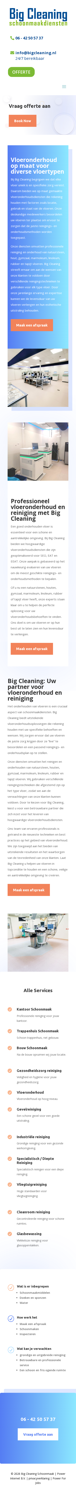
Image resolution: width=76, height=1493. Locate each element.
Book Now (22, 121)
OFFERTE (21, 72)
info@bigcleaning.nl (35, 52)
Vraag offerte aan (38, 1434)
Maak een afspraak (32, 325)
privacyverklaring (39, 1478)
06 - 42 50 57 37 (29, 38)
